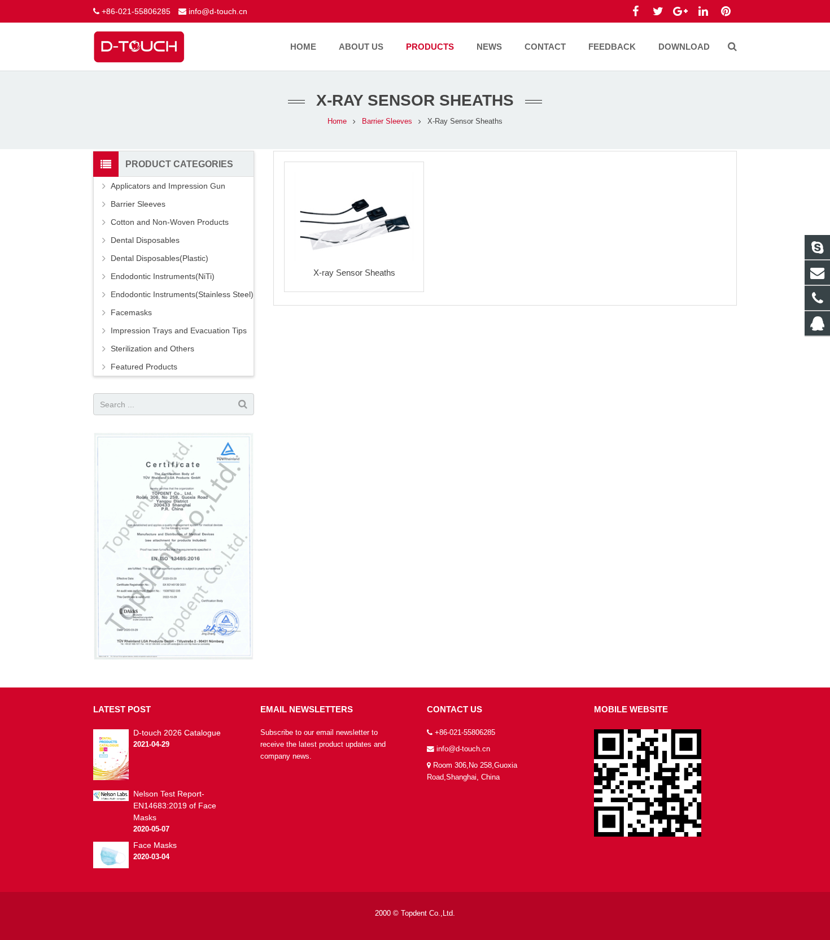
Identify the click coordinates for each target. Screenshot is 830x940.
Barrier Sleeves (387, 121)
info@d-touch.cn (218, 11)
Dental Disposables (145, 240)
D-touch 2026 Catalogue (177, 732)
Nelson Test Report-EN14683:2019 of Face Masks (174, 805)
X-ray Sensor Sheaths (354, 272)
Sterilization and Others (152, 348)
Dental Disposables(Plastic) (159, 258)
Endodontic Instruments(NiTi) (163, 276)
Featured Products (144, 366)
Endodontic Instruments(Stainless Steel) (182, 294)
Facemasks (131, 312)
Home (337, 121)
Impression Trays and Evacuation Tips (179, 330)
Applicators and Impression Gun (168, 185)
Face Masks (155, 845)
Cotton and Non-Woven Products (170, 222)
